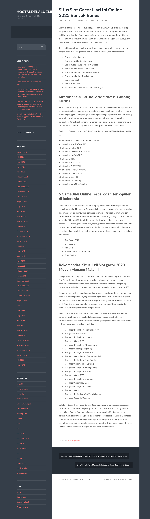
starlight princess (23, 468)
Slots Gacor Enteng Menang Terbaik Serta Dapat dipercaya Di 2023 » (103, 465)
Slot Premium (22, 448)
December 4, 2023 (67, 21)
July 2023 (20, 306)
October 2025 (22, 197)
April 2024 (21, 261)
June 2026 (21, 162)
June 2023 (21, 310)
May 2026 (21, 167)
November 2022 (23, 345)
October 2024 (22, 231)
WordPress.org (22, 507)
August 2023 (22, 300)
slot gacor (20, 443)
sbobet (19, 419)
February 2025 (22, 221)
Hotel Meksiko (22, 409)
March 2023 (21, 325)
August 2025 (22, 201)
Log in (19, 492)
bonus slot (20, 394)
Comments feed (23, 502)
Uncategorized (22, 473)
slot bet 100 (21, 433)
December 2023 (23, 281)
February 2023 (22, 330)
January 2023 (22, 335)
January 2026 (22, 182)
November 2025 (23, 192)
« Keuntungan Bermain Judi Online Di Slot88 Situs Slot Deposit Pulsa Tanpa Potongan (94, 456)
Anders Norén (119, 480)
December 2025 (23, 187)
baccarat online (22, 389)
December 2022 (23, 340)
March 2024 (21, 266)
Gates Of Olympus (24, 404)
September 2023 (23, 296)
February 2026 (22, 177)
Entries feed (21, 497)
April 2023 (21, 320)
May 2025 (21, 206)
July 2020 (20, 360)
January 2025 (22, 226)
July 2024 (20, 246)
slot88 (19, 458)
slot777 (20, 453)
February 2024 (22, 271)
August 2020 (22, 355)
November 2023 (23, 286)
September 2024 (23, 236)
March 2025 (21, 216)
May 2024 (21, 256)
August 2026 (22, 152)
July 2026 (20, 157)
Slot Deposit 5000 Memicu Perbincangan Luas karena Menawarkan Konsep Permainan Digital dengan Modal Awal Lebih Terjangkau (29, 72)
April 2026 (21, 172)
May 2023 (21, 315)
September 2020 (23, 350)
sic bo (19, 423)
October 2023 (22, 291)
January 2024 (22, 276)
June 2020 (21, 365)
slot (18, 428)
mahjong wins (22, 414)
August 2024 (22, 241)
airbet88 (20, 384)
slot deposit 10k (23, 438)
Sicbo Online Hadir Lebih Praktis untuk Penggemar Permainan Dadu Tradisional (30, 116)
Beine (80, 21)
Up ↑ (131, 480)
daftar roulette (22, 399)
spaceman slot (22, 463)
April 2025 (21, 211)
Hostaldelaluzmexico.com (44, 12)
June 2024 (21, 251)
